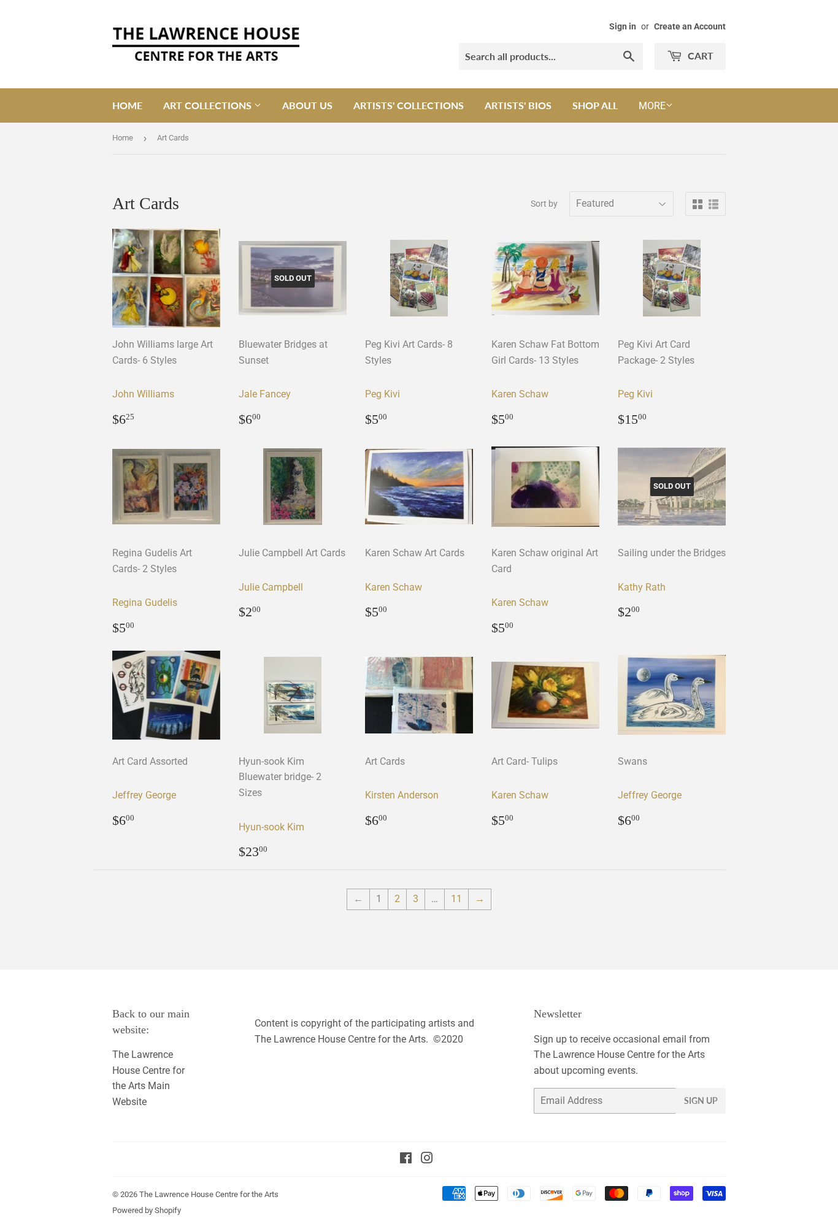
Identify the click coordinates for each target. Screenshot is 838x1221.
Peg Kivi (382, 394)
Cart (699, 55)
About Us (307, 105)
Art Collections (208, 105)
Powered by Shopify (146, 1210)
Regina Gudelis (144, 602)
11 (456, 899)
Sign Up (701, 1100)
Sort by (544, 204)
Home (127, 105)
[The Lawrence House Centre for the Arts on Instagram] (427, 1159)
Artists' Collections (408, 105)
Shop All (595, 105)
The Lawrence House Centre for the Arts (209, 1194)
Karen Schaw (519, 394)
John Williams (143, 394)
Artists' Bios (518, 105)
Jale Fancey (265, 394)
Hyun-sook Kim (271, 827)
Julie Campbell (271, 587)
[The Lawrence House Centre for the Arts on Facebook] (405, 1159)
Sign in (622, 26)
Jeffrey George (144, 795)
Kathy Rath (642, 587)
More (652, 106)
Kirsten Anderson (402, 795)
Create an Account (690, 26)
